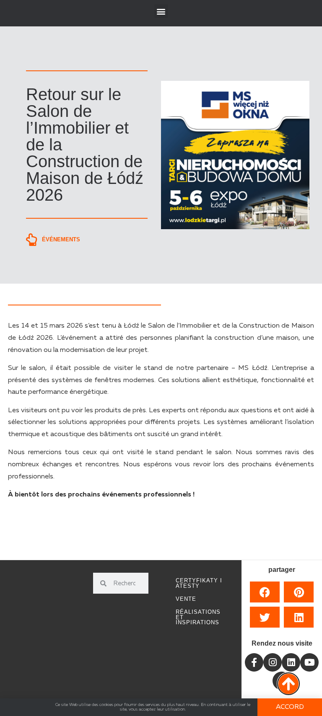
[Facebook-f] (254, 662)
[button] (161, 11)
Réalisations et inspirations (198, 617)
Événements (61, 239)
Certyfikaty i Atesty (199, 583)
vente (186, 599)
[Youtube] (309, 662)
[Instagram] (272, 662)
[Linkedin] (291, 662)
